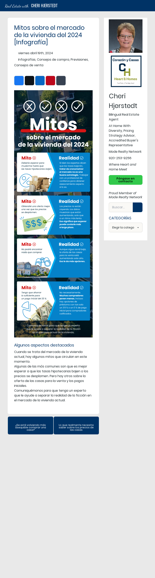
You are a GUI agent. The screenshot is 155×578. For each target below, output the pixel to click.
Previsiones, (80, 59)
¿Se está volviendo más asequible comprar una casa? (30, 427)
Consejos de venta (28, 65)
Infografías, (27, 59)
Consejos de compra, (53, 59)
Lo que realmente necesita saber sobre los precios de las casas (76, 427)
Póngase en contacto (125, 179)
